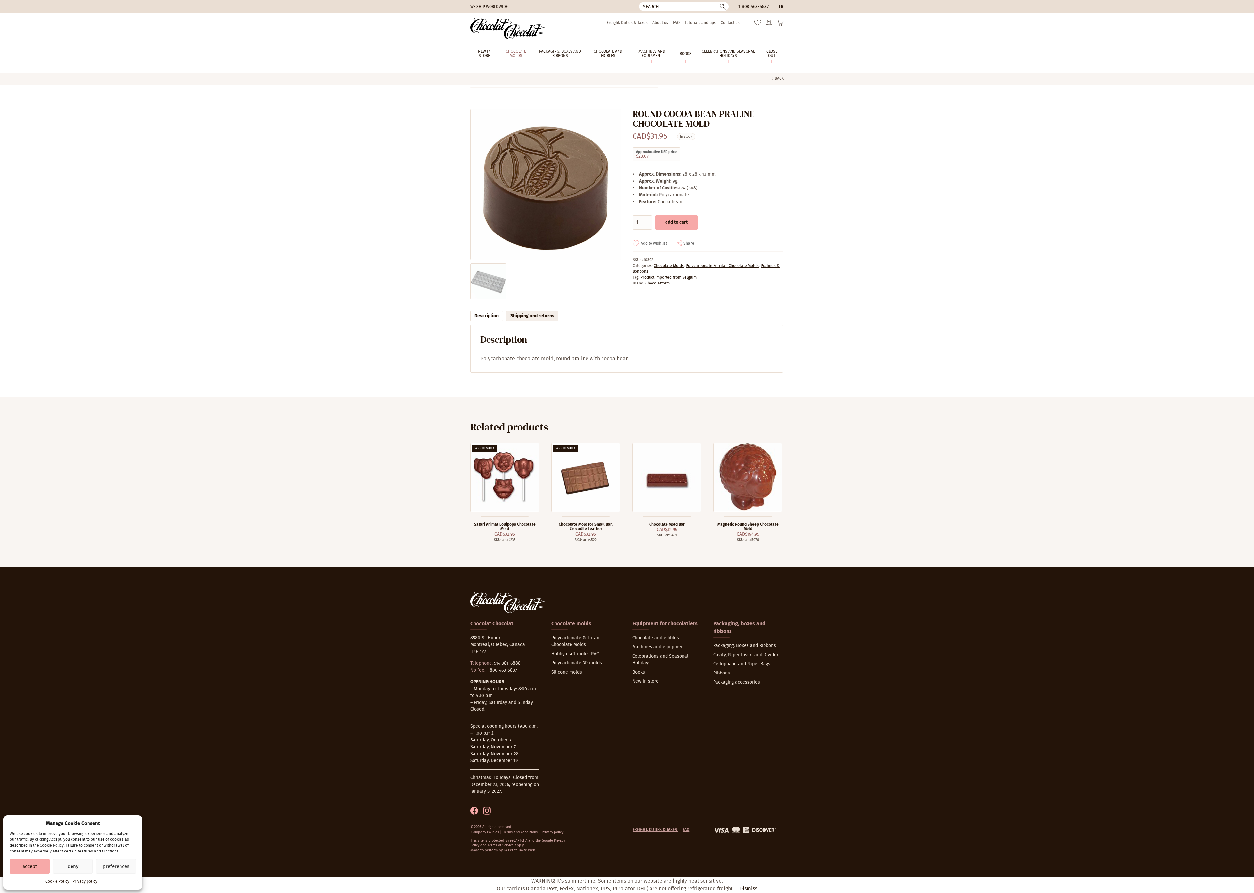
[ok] (723, 6)
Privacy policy (84, 881)
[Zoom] (545, 184)
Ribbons (721, 673)
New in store (645, 681)
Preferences (116, 866)
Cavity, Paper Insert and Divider (745, 655)
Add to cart (676, 222)
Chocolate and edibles (655, 638)
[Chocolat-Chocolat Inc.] (507, 28)
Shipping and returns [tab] (532, 316)
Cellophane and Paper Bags (741, 664)
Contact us (730, 22)
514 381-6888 (507, 663)
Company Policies (485, 832)
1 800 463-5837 (753, 6)
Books (638, 672)
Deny (73, 866)
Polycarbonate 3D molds (576, 663)
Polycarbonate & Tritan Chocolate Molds (722, 266)
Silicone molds (566, 672)
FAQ (676, 22)
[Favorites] (757, 24)
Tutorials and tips (700, 22)
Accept (30, 866)
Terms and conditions (520, 832)
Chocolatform (657, 283)
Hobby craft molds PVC (575, 654)
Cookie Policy (57, 881)
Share (688, 243)
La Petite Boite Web (519, 850)
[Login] (769, 25)
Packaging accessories (736, 682)
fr (781, 6)
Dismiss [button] (748, 888)
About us (660, 22)
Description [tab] (486, 316)
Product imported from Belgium (668, 277)
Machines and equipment (658, 647)
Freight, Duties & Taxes (627, 22)
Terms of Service (501, 845)
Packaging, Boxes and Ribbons (744, 645)
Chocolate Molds (669, 266)
